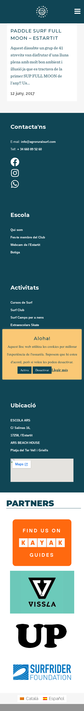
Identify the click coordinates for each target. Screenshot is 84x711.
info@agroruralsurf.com (38, 142)
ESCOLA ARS (20, 420)
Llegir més (60, 369)
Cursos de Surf (21, 302)
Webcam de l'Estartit (25, 245)
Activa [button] (24, 370)
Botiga (15, 252)
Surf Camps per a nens (27, 317)
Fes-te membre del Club (27, 237)
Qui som (16, 230)
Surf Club (17, 310)
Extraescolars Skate (24, 325)
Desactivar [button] (42, 370)
